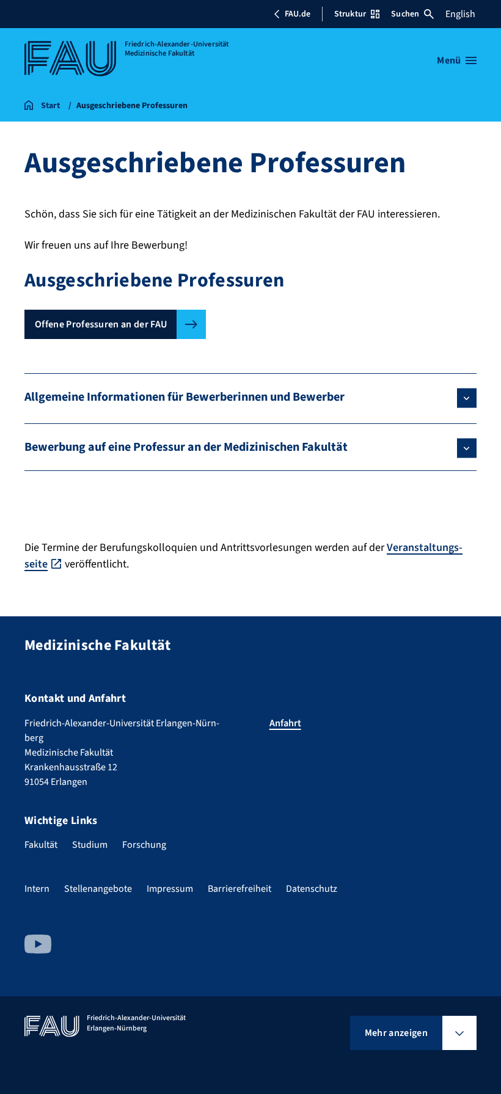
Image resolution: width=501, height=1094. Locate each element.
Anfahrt (285, 723)
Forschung (144, 844)
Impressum (170, 888)
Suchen (405, 14)
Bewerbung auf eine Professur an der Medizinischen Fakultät (186, 447)
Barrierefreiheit (239, 888)
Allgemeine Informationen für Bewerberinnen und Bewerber (184, 397)
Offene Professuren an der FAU (101, 324)
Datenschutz (311, 888)
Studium (90, 844)
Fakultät (40, 844)
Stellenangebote (98, 888)
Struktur (350, 14)
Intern (36, 888)
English (460, 14)
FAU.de (297, 14)
